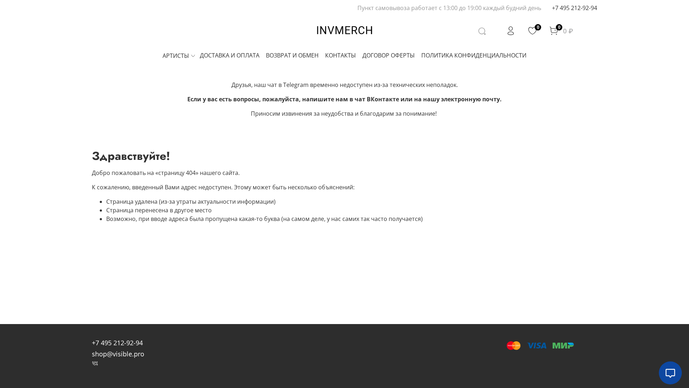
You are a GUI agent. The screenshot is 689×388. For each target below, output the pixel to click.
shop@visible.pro (118, 354)
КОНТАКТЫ (340, 55)
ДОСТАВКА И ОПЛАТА (229, 55)
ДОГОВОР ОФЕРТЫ (388, 55)
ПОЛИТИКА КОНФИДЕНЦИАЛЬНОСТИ (473, 55)
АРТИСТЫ (176, 56)
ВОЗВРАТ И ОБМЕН (292, 55)
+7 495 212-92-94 (574, 8)
